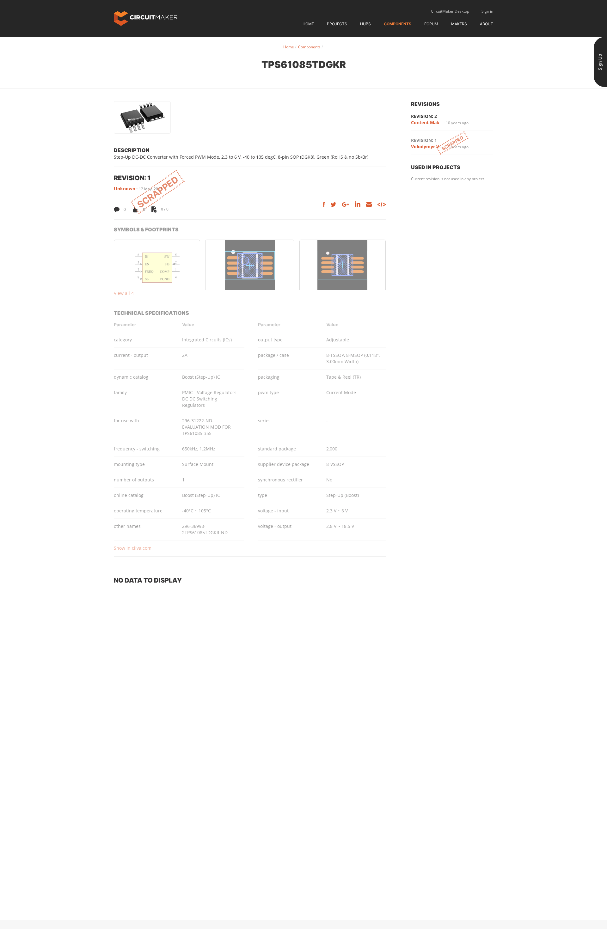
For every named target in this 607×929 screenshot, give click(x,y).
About (486, 24)
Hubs (365, 24)
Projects (337, 24)
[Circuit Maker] (145, 18)
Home (308, 24)
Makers (459, 24)
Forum (431, 24)
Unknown (124, 189)
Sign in (487, 11)
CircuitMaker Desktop (450, 11)
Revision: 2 (424, 116)
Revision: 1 (424, 140)
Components (397, 24)
